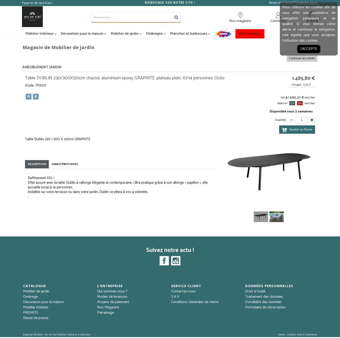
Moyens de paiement (113, 302)
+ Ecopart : (297, 85)
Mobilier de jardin (125, 34)
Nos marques (250, 34)
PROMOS (30, 313)
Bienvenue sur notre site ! (170, 3)
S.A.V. (175, 297)
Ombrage (30, 297)
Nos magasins (240, 21)
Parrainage (105, 313)
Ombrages (154, 34)
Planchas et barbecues (188, 34)
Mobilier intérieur (39, 34)
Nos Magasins (108, 307)
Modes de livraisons (112, 297)
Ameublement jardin (42, 67)
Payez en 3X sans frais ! (37, 3)
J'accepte (308, 49)
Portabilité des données (263, 302)
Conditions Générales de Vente (195, 302)
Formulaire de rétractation (265, 307)
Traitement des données (264, 297)
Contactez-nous (183, 291)
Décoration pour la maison (82, 34)
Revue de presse (35, 318)
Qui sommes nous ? (112, 291)
